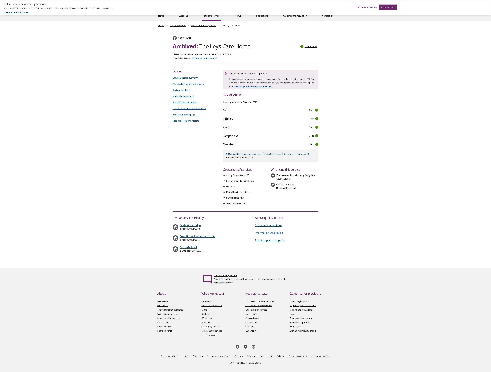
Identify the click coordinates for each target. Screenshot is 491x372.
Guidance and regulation (295, 15)
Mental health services (211, 330)
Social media (251, 322)
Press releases (252, 318)
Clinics (204, 309)
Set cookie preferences (367, 7)
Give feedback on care (167, 314)
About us (183, 15)
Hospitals (205, 322)
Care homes (207, 301)
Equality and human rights (169, 318)
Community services (210, 326)
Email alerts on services (256, 309)
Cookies (238, 356)
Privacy (280, 356)
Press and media (164, 326)
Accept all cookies (388, 7)
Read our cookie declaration (17, 12)
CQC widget (251, 330)
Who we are (162, 301)
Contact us (327, 15)
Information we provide (269, 232)
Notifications (296, 326)
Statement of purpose (300, 322)
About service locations (268, 225)
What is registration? (299, 301)
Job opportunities (320, 356)
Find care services (211, 15)
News (238, 15)
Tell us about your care (225, 275)
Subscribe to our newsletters (259, 305)
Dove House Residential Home (197, 236)
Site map (198, 356)
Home (161, 15)
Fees (292, 314)
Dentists (205, 314)
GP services (206, 318)
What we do (162, 305)
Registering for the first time (303, 305)
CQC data (250, 326)
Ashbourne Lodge (190, 225)
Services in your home (211, 305)
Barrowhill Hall (188, 247)
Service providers (209, 335)
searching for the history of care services (253, 86)
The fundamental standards (170, 309)
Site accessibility (170, 356)
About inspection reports (270, 240)
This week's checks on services (260, 301)
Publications (262, 15)
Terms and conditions (218, 356)
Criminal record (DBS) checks (303, 330)
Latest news (251, 314)
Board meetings (164, 330)
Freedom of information (260, 356)
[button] (308, 46)
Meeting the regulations (301, 309)
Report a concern (297, 356)
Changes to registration (301, 318)
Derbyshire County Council (203, 25)
